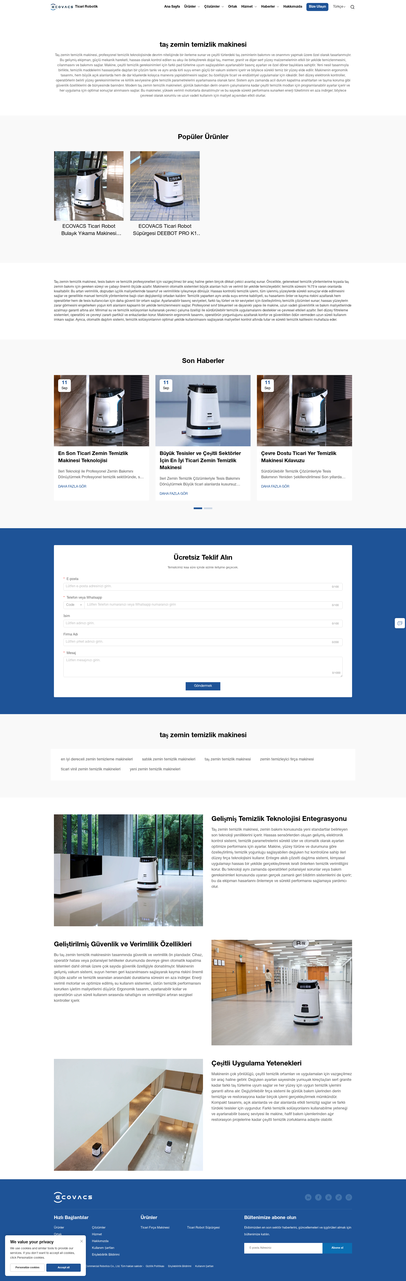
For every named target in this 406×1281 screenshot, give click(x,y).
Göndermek (203, 686)
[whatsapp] (349, 1197)
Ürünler (190, 7)
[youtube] (328, 1197)
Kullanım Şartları (103, 1248)
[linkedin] (308, 1197)
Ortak (232, 7)
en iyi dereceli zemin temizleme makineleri (97, 759)
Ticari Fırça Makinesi (155, 1227)
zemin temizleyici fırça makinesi (287, 759)
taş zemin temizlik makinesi (228, 759)
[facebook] (318, 1197)
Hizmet (247, 7)
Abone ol (337, 1248)
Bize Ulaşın (317, 7)
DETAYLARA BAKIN (89, 186)
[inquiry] (400, 623)
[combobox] (74, 605)
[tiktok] (338, 1197)
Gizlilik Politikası (155, 1266)
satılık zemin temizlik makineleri (168, 759)
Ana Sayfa (172, 7)
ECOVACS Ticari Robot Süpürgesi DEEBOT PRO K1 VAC (165, 231)
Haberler (268, 7)
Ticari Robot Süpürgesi (203, 1227)
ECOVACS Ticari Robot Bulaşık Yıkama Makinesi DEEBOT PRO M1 (88, 231)
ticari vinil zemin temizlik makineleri (91, 769)
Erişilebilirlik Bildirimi (105, 1254)
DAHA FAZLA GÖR (72, 487)
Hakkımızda (292, 7)
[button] (198, 508)
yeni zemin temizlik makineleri (155, 769)
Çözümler (212, 7)
